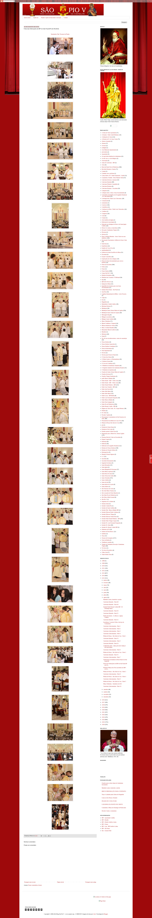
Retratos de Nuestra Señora (108, 450)
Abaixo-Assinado (106, 141)
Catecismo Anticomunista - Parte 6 (112, 649)
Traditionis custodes (107, 542)
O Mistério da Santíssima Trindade (110, 365)
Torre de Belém (105, 540)
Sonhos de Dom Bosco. (108, 531)
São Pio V (104, 499)
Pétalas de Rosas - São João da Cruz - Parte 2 (114, 652)
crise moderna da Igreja (107, 220)
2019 (103, 707)
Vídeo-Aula (105, 552)
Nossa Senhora (105, 342)
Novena (104, 352)
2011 (103, 568)
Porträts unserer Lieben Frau (109, 431)
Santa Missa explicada (107, 471)
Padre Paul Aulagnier (107, 402)
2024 (103, 719)
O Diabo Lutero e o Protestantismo (110, 359)
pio (102, 425)
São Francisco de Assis (107, 488)
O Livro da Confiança (107, 363)
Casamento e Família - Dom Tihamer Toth (112, 177)
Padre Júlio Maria (106, 391)
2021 (103, 712)
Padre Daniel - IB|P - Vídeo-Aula (110, 380)
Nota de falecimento (107, 348)
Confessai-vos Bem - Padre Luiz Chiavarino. (113, 209)
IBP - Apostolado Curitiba (108, 817)
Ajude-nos (35, 17)
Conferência (105, 207)
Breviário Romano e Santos (109, 169)
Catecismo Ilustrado (107, 182)
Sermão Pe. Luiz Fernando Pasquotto (111, 523)
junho (105, 592)
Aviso (103, 164)
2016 (103, 700)
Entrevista (104, 243)
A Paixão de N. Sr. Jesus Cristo (109, 139)
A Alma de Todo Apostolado (109, 132)
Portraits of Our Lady (107, 429)
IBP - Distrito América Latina (109, 822)
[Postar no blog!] (45, 836)
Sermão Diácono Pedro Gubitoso (110, 512)
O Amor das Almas (106, 357)
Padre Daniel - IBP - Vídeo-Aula (110, 382)
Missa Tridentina (106, 321)
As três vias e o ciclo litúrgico (109, 158)
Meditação (104, 308)
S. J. (103, 456)
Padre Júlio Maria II (107, 393)
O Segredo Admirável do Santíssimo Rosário (113, 367)
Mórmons (104, 334)
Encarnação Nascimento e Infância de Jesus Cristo (114, 240)
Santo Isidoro (105, 486)
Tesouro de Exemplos (107, 538)
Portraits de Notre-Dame (108, 427)
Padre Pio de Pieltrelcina (108, 404)
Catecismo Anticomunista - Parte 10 (112, 686)
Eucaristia (104, 254)
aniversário (104, 152)
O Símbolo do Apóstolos (108, 370)
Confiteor (104, 211)
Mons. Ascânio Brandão (108, 327)
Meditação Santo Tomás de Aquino (110, 312)
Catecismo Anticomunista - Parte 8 (112, 674)
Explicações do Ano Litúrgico (109, 258)
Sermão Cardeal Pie (107, 506)
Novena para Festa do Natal (109, 355)
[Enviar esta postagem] (41, 835)
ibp (102, 279)
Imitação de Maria (106, 284)
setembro (106, 689)
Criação (104, 217)
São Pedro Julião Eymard (108, 497)
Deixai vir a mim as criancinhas (109, 228)
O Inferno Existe (106, 361)
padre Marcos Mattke (107, 378)
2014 (103, 575)
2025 (103, 722)
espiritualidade (105, 250)
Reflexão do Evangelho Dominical (110, 445)
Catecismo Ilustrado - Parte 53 (110, 638)
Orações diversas (106, 374)
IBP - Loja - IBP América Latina (110, 826)
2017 (103, 702)
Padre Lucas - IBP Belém (108, 395)
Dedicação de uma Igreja (108, 222)
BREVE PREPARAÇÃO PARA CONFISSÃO (114, 791)
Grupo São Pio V (106, 273)
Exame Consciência (107, 256)
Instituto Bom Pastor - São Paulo (110, 289)
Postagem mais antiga (90, 882)
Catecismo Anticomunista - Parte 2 (112, 628)
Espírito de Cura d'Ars (107, 248)
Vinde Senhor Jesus (107, 554)
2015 (103, 578)
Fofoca (103, 266)
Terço (103, 535)
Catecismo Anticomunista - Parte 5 (112, 641)
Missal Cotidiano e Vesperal (109, 323)
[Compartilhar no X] (47, 836)
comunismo (105, 203)
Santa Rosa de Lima (107, 473)
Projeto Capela (105, 439)
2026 (103, 724)
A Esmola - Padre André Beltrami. (110, 135)
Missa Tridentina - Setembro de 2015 (112, 684)
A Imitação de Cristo (107, 137)
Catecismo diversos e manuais (109, 180)
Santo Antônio (105, 480)
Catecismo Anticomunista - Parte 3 (112, 631)
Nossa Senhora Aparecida (108, 344)
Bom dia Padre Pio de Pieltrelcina (110, 167)
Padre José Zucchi (106, 389)
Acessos (104, 145)
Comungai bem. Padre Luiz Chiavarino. (112, 198)
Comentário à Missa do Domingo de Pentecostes (114, 807)
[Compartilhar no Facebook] (48, 836)
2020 (103, 709)
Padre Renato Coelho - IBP (108, 406)
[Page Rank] (102, 901)
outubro (106, 692)
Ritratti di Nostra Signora (108, 454)
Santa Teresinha (106, 478)
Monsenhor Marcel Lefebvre (109, 329)
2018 (103, 705)
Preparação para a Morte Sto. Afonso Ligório (113, 433)
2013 (103, 573)
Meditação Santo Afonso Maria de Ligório (112, 310)
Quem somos (27, 17)
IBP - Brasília (105, 820)
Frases (103, 269)
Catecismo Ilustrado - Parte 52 (110, 619)
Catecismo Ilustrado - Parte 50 (110, 611)
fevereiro (106, 582)
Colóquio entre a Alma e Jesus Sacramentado (113, 192)
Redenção (104, 441)
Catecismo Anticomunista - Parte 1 (112, 626)
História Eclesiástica (107, 275)
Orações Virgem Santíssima (109, 376)
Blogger (106, 914)
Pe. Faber (104, 412)
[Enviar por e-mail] (44, 836)
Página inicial (60, 882)
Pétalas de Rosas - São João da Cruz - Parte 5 (114, 681)
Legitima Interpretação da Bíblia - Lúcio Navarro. (114, 294)
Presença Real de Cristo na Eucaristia (111, 437)
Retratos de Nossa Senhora (108, 448)
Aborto (103, 143)
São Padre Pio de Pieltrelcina (109, 495)
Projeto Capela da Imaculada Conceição (51, 17)
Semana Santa (105, 503)
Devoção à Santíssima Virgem (109, 230)
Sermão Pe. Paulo (106, 525)
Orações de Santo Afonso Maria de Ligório (112, 372)
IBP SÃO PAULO (106, 281)
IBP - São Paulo (106, 828)
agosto (105, 597)
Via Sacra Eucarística (107, 550)
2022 (103, 714)
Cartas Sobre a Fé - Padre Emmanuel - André (113, 175)
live (103, 299)
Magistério (104, 302)
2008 (103, 560)
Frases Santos (105, 271)
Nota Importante (106, 350)
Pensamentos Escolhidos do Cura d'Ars (111, 420)
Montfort (104, 332)
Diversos (104, 232)
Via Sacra (104, 548)
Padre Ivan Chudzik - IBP (108, 387)
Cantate (104, 171)
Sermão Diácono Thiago (108, 514)
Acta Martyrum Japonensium (109, 150)
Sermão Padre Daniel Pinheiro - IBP (111, 518)
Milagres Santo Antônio (108, 319)
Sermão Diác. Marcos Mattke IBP (110, 510)
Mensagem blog (106, 314)
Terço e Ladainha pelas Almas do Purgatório (113, 794)
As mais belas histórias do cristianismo (111, 156)
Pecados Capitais (106, 415)
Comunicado (105, 200)
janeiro (105, 580)
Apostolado (105, 154)
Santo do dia (105, 482)
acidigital (104, 147)
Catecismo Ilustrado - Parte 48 (110, 602)
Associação (104, 160)
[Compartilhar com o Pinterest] (50, 836)
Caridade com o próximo (108, 173)
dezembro (106, 696)
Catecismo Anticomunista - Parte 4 (112, 633)
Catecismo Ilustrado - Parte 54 (110, 643)
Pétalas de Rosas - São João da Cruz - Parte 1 (114, 636)
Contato (66, 17)
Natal (103, 336)
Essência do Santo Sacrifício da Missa (111, 252)
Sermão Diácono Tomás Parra (109, 516)
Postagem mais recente (30, 882)
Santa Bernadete (106, 465)
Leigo (103, 297)
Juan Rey (104, 292)
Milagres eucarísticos (107, 317)
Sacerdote (104, 458)
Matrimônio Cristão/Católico (109, 304)
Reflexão (104, 443)
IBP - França (105, 824)
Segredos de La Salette (107, 501)
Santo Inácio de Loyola (107, 484)
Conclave (104, 205)
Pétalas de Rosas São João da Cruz (110, 422)
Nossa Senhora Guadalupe (108, 346)
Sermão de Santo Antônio (108, 508)
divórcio (104, 234)
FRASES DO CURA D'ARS (109, 801)
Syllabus (104, 533)
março (105, 585)
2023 (103, 717)
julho (105, 595)
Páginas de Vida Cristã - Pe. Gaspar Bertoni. (113, 408)
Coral (103, 215)
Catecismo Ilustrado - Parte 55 (110, 654)
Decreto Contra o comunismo (109, 811)
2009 (103, 563)
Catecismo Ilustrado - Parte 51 (110, 613)
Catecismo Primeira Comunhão (109, 184)
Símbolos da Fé (105, 529)
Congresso (104, 213)
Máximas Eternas (106, 306)
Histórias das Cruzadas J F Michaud (111, 277)
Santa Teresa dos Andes (108, 475)
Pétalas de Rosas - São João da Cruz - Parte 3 (114, 671)
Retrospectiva (105, 452)
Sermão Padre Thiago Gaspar (109, 520)
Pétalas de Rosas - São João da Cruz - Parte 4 (114, 676)
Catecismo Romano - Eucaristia (109, 188)
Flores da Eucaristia (107, 264)
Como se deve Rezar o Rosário (109, 797)
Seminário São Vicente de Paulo (60, 34)
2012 (103, 570)
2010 (103, 565)
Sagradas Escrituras (106, 463)
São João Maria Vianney (108, 490)
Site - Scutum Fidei (106, 830)
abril (105, 587)
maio (105, 590)
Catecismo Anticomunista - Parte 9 (112, 679)
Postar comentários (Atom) (35, 885)
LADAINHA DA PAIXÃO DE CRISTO (112, 804)
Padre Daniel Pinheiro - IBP (109, 385)
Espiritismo (104, 246)
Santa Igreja (105, 467)
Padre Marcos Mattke (107, 400)
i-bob (94, 914)
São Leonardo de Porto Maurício (110, 493)
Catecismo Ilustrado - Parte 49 (110, 604)
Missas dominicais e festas (108, 325)
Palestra (104, 410)
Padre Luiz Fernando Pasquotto (109, 397)
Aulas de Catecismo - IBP (108, 162)
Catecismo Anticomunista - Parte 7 (112, 657)
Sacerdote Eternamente (107, 460)
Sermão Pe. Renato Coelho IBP (110, 527)
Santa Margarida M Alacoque (109, 469)
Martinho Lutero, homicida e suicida (112, 599)
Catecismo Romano (107, 186)
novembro (106, 694)
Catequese (104, 190)
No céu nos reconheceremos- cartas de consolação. (114, 338)
